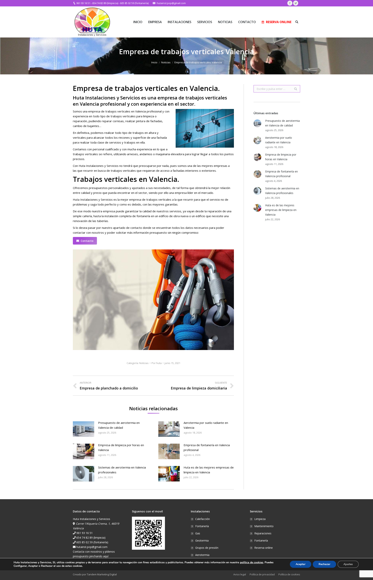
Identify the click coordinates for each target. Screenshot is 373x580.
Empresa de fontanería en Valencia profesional (207, 447)
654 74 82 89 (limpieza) (105, 3)
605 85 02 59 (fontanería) (134, 3)
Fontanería (202, 526)
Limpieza (260, 519)
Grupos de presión (206, 548)
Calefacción (202, 519)
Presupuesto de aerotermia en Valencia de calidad (119, 425)
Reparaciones (262, 533)
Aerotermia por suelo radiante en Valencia (206, 425)
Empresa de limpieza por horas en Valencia (121, 447)
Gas (197, 533)
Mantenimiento (264, 526)
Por (157, 363)
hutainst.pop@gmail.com (171, 3)
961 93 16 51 (83, 3)
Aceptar (300, 564)
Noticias (166, 62)
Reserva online (263, 548)
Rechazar (324, 564)
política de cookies (251, 562)
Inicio (154, 62)
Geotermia (202, 540)
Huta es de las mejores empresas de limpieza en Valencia (209, 469)
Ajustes (348, 564)
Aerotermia (202, 555)
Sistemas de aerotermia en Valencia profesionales (122, 469)
